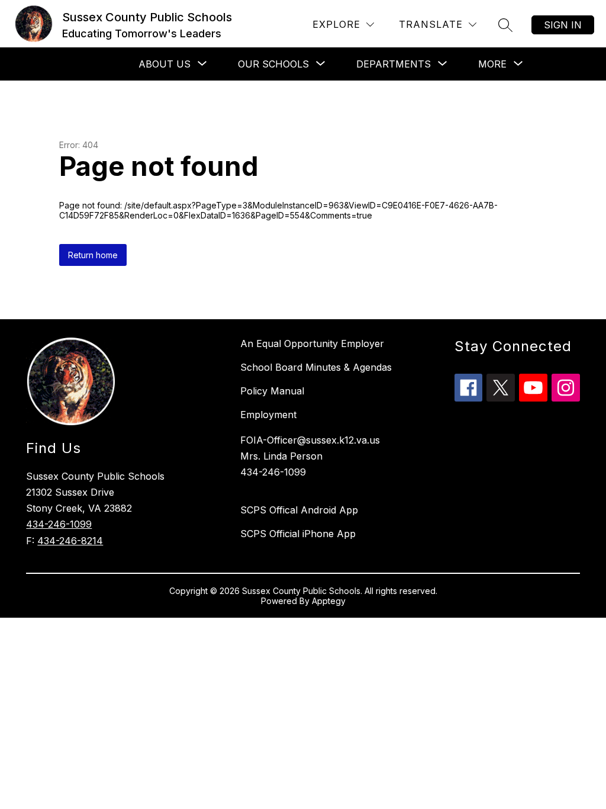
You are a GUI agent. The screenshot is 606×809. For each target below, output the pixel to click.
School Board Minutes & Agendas (316, 367)
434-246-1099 (59, 524)
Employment (268, 414)
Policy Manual (272, 391)
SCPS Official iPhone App (298, 534)
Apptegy (329, 601)
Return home (93, 255)
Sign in (563, 25)
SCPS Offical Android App (299, 510)
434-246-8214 (70, 541)
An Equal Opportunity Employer (312, 343)
